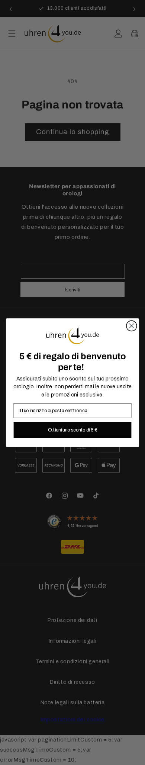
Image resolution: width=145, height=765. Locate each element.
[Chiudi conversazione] (131, 325)
